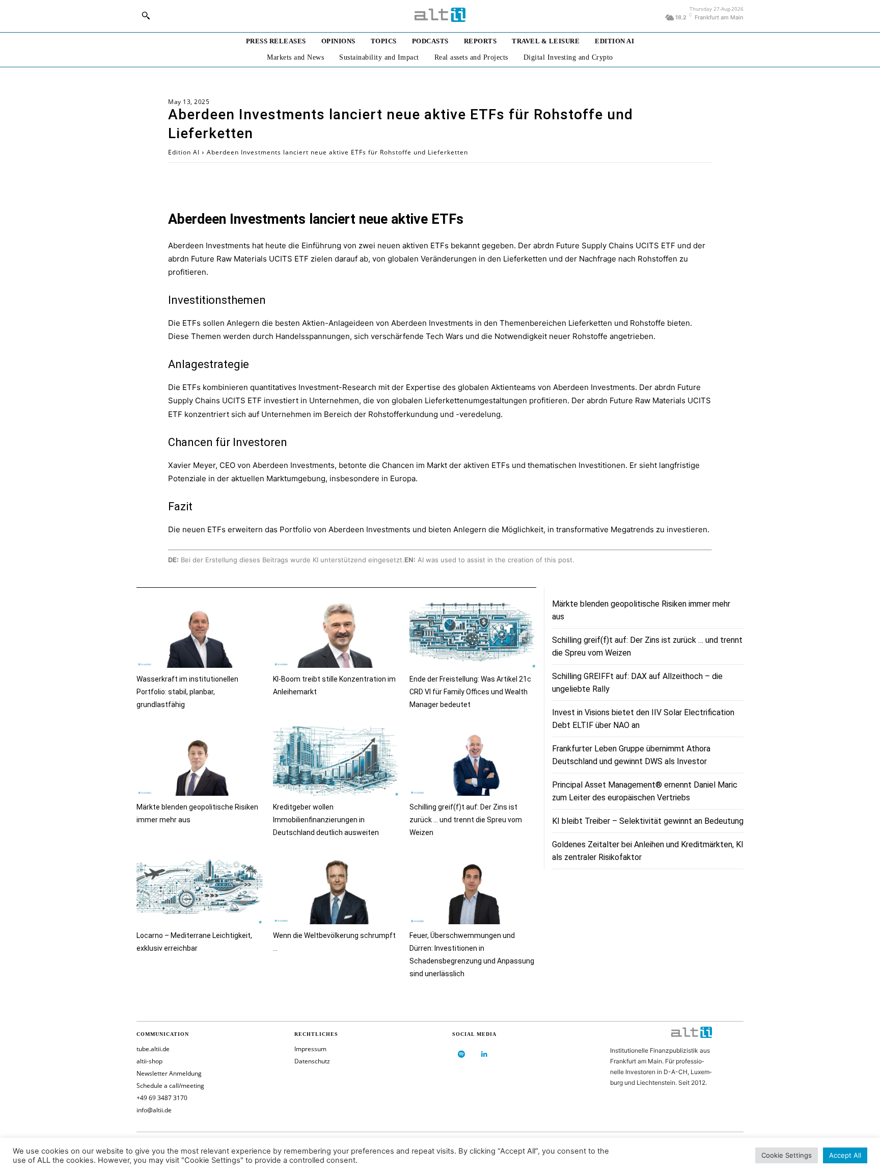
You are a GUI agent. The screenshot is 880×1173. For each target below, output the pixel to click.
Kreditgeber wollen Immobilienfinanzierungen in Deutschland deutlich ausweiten (326, 820)
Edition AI (184, 152)
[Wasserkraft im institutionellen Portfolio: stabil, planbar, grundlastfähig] (199, 633)
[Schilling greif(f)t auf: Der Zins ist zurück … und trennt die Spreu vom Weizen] (472, 761)
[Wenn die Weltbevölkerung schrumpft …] (336, 889)
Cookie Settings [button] (786, 1155)
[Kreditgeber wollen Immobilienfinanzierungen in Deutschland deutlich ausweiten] (336, 761)
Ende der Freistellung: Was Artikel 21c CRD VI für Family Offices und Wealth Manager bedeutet (470, 692)
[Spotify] (461, 1054)
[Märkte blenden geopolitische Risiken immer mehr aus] (199, 761)
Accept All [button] (845, 1155)
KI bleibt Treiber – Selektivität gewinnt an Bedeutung (648, 821)
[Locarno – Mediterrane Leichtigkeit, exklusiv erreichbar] (199, 889)
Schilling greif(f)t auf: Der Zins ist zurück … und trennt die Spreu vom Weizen (465, 820)
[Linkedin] (484, 1054)
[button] (145, 15)
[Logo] (440, 15)
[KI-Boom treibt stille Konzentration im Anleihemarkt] (336, 633)
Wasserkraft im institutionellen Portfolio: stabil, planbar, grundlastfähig (187, 692)
